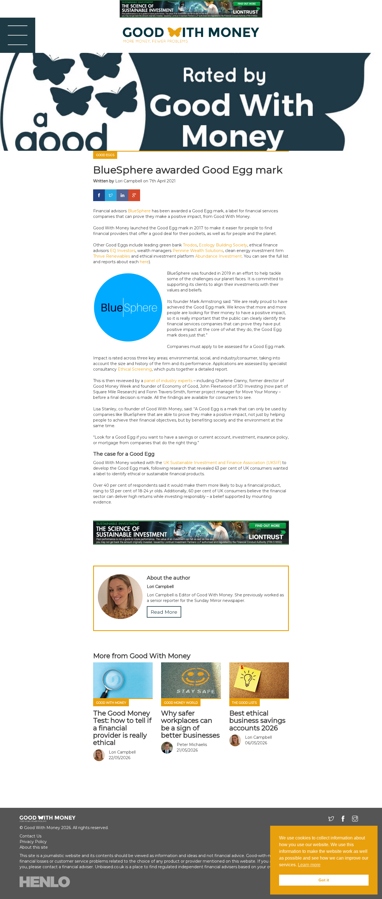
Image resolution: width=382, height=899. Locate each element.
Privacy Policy (33, 841)
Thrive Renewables (111, 256)
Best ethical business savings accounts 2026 (257, 720)
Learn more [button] (309, 864)
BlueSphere (139, 210)
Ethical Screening (135, 369)
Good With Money (111, 703)
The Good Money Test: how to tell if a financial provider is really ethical (122, 728)
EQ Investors (122, 250)
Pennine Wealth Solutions (198, 250)
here (144, 261)
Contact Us (30, 836)
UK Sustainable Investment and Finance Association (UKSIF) (222, 462)
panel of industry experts (168, 380)
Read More (164, 612)
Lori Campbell (128, 180)
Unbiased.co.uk (109, 866)
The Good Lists (244, 703)
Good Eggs (105, 155)
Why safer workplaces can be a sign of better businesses (190, 724)
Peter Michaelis (192, 744)
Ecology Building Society (223, 245)
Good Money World (181, 703)
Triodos (190, 245)
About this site (34, 847)
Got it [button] (324, 880)
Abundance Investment (218, 256)
